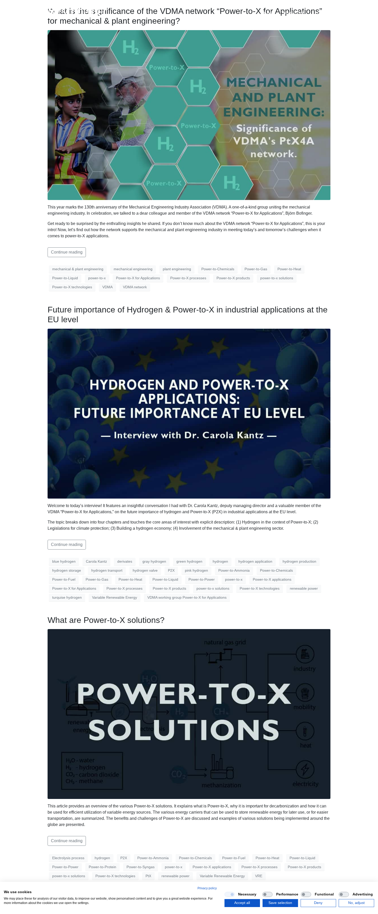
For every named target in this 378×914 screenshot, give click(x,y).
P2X (171, 570)
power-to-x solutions (276, 278)
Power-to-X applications (272, 579)
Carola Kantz (96, 561)
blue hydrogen (64, 561)
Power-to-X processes (188, 278)
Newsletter (293, 13)
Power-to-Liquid (65, 278)
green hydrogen (189, 561)
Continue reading (67, 252)
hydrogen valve (145, 570)
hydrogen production (299, 561)
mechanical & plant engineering (77, 269)
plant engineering (177, 269)
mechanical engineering (133, 269)
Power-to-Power (201, 579)
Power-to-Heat (289, 269)
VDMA (107, 287)
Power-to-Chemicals (217, 269)
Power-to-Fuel (63, 579)
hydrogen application (255, 561)
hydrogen (220, 561)
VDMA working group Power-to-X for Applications (187, 597)
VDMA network (135, 287)
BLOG (267, 13)
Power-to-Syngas (141, 867)
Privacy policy (207, 888)
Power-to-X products (233, 278)
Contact (322, 13)
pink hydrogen (196, 570)
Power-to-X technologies (72, 287)
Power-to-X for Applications (138, 278)
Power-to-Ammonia (234, 570)
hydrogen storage (66, 570)
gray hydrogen (154, 561)
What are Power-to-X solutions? (106, 620)
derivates (124, 561)
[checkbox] (229, 894)
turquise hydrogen (67, 597)
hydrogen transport (106, 570)
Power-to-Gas (256, 269)
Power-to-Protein (102, 867)
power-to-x (97, 278)
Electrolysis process (68, 858)
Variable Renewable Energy (114, 597)
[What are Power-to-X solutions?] (189, 713)
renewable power (304, 588)
